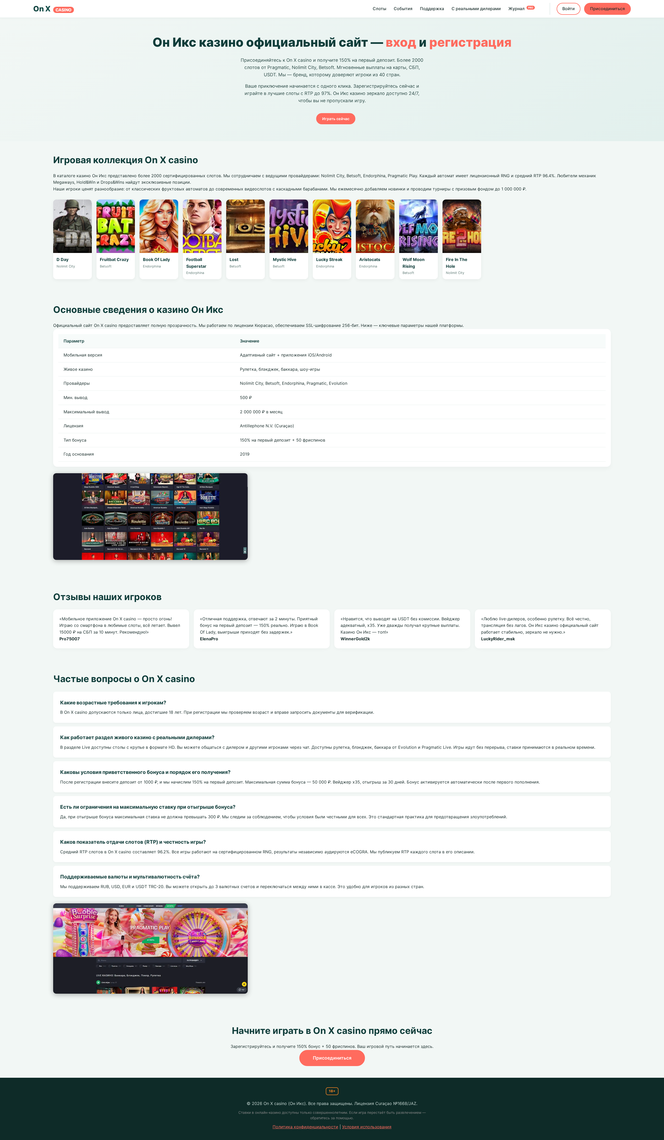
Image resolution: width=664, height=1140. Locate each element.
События (403, 8)
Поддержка (432, 8)
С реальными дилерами (476, 8)
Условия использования (366, 1126)
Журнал (520, 8)
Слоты (379, 8)
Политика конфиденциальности (305, 1126)
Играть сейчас (335, 118)
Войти (568, 8)
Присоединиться (607, 8)
